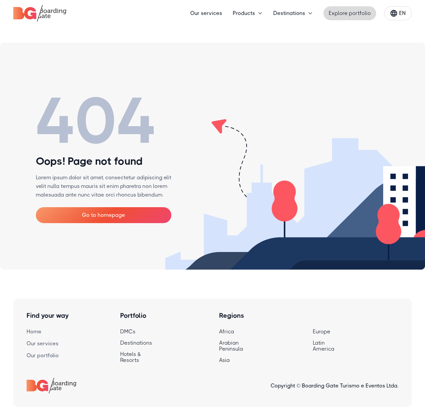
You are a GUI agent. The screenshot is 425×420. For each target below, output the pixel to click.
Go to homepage (103, 215)
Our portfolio (43, 355)
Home (34, 331)
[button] (248, 13)
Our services (206, 13)
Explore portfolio (350, 13)
